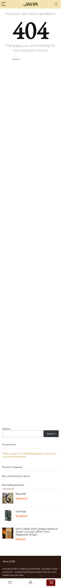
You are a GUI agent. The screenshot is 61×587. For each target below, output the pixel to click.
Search (6, 428)
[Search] (56, 4)
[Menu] (4, 4)
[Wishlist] (10, 583)
